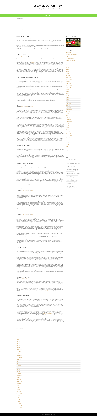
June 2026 (67, 69)
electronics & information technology (72, 169)
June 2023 (67, 97)
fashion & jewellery (76, 170)
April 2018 (67, 129)
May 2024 (67, 91)
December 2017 (68, 133)
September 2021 (69, 121)
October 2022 (68, 107)
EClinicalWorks (47, 290)
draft (74, 166)
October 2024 (68, 87)
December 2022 (68, 103)
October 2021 (68, 119)
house (68, 174)
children (75, 162)
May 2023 (67, 99)
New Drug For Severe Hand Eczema (22, 23)
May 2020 (67, 123)
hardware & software (70, 173)
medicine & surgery (70, 177)
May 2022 (67, 113)
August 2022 (68, 111)
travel (73, 186)
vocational (75, 187)
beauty (75, 159)
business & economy (70, 162)
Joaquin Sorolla (21, 247)
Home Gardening (26, 36)
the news (76, 184)
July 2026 (67, 67)
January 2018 (68, 131)
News (31, 56)
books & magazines (76, 160)
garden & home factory (70, 172)
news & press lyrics (75, 179)
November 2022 (69, 105)
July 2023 (67, 95)
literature (71, 176)
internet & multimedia (73, 174)
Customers (20, 213)
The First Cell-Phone (23, 295)
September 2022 (69, 109)
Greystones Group (36, 223)
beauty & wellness (69, 160)
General (67, 144)
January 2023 (68, 101)
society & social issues (70, 184)
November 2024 (69, 85)
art (67, 159)
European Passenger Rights (21, 29)
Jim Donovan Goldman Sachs (46, 82)
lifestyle (68, 176)
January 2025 (68, 81)
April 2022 (67, 115)
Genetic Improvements (20, 27)
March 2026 (68, 75)
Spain (17, 25)
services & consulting (70, 183)
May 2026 (67, 71)
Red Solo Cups (30, 126)
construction (77, 163)
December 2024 (68, 83)
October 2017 (68, 137)
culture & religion (69, 166)
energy (68, 170)
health (75, 173)
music (67, 179)
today (67, 186)
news (70, 179)
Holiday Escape (19, 20)
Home (46, 15)
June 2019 (67, 127)
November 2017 (69, 135)
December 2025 (68, 77)
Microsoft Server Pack (23, 277)
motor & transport (76, 177)
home (78, 173)
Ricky (26, 56)
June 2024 (67, 89)
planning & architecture (70, 180)
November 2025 (69, 79)
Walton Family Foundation (41, 253)
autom (72, 159)
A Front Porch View (48, 5)
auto (69, 159)
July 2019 (67, 125)
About (50, 15)
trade (70, 186)
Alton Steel (33, 62)
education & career (70, 167)
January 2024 (68, 93)
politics (76, 180)
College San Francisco (23, 189)
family (71, 170)
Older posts (19, 330)
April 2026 (67, 73)
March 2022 (68, 117)
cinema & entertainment (70, 163)
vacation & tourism (70, 187)
